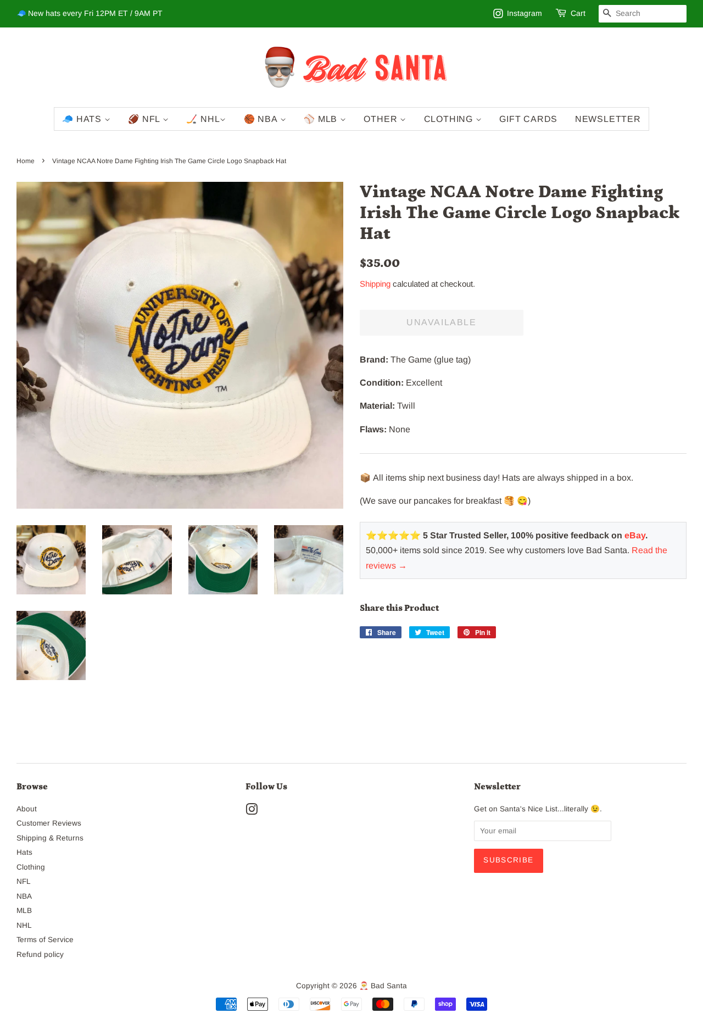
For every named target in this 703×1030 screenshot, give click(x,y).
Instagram (524, 13)
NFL (23, 881)
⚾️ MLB (322, 119)
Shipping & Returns (49, 838)
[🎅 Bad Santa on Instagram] (252, 812)
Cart (578, 13)
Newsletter (608, 119)
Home (25, 161)
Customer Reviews (48, 823)
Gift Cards (528, 119)
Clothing (450, 119)
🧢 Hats (83, 119)
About (26, 809)
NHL (24, 925)
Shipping (375, 283)
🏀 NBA (262, 119)
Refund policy (40, 954)
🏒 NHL (203, 119)
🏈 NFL (145, 119)
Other (382, 119)
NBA (24, 896)
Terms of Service (45, 940)
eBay (634, 535)
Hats (24, 852)
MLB (24, 910)
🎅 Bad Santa (383, 986)
